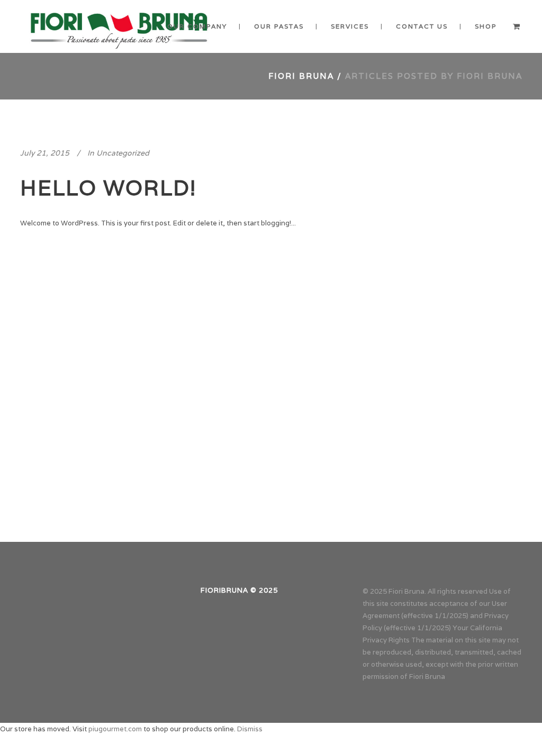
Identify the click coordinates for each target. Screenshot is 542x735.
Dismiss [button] (250, 728)
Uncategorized (122, 153)
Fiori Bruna (301, 76)
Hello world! (108, 187)
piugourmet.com (115, 728)
